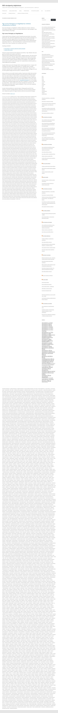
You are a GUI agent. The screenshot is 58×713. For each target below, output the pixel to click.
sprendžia (48, 466)
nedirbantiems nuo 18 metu (45, 501)
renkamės (36, 450)
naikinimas (4, 465)
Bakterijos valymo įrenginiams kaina (33, 422)
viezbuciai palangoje (17, 196)
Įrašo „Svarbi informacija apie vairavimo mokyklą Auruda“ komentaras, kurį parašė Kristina (48, 134)
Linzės (13, 534)
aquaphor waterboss (48, 352)
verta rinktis (15, 567)
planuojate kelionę (5, 566)
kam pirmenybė (42, 562)
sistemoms (29, 467)
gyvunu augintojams (35, 437)
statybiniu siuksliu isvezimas (39, 547)
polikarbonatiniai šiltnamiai (35, 443)
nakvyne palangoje (14, 121)
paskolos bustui (13, 514)
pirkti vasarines (16, 493)
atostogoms (28, 454)
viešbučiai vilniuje (28, 182)
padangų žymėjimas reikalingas (16, 417)
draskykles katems (32, 506)
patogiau (48, 564)
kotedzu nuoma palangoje (6, 118)
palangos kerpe (15, 137)
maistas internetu (41, 444)
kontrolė (14, 456)
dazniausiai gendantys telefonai (16, 414)
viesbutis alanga (28, 187)
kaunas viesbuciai (33, 114)
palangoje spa (28, 134)
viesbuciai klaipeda (12, 175)
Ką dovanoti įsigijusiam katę (46, 290)
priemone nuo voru (5, 410)
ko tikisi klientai (10, 553)
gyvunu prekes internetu (50, 439)
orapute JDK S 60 (46, 541)
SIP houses (47, 424)
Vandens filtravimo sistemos (23, 13)
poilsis (33, 153)
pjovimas (37, 478)
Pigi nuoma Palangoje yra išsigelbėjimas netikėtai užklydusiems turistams (16, 24)
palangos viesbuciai (31, 141)
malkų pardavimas (50, 552)
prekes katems (24, 441)
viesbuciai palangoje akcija (8, 178)
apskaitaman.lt (18, 549)
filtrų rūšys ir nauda (34, 389)
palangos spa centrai (24, 140)
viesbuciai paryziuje (11, 179)
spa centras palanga (28, 166)
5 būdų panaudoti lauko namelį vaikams (48, 166)
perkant (17, 485)
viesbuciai (28, 172)
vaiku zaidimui (8, 428)
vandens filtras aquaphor (46, 376)
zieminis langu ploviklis (48, 508)
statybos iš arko (49, 553)
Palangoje (35, 133)
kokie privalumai (12, 574)
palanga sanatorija (11, 131)
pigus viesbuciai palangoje (31, 149)
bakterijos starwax (34, 559)
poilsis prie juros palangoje (28, 157)
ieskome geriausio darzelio (16, 429)
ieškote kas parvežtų (12, 562)
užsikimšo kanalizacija (8, 583)
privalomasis (44, 456)
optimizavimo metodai (47, 499)
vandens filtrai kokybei (18, 394)
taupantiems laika (31, 491)
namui (35, 451)
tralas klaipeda (37, 536)
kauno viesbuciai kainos (18, 115)
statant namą (49, 583)
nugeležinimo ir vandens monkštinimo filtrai (37, 399)
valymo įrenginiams (49, 540)
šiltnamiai (37, 527)
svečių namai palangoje (25, 170)
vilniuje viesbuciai (19, 197)
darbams (23, 474)
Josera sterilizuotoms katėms (46, 284)
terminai (51, 458)
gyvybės (41, 455)
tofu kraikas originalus (41, 432)
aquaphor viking (47, 350)
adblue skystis (32, 428)
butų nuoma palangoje (10, 106)
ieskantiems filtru (16, 445)
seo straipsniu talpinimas (36, 400)
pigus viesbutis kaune (22, 151)
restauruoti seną (48, 482)
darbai (52, 478)
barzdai (47, 473)
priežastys (41, 451)
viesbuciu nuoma (23, 185)
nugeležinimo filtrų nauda (51, 398)
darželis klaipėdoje (12, 545)
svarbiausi (24, 447)
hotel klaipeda (13, 111)
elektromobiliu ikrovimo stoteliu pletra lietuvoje (45, 415)
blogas (3, 445)
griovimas (49, 538)
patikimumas (41, 541)
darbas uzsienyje (15, 590)
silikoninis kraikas (40, 436)
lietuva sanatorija (32, 118)
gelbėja (40, 473)
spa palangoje (20, 167)
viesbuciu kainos (25, 183)
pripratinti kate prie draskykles (47, 506)
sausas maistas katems (26, 436)
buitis (16, 425)
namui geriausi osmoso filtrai (6, 398)
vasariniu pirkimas (38, 491)
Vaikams (43, 92)
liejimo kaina (28, 474)
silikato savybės (11, 486)
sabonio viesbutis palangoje (31, 160)
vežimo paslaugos (5, 474)
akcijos (36, 454)
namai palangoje (15, 122)
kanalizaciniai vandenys (45, 549)
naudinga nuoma (19, 473)
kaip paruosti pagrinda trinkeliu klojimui (17, 555)
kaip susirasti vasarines (49, 496)
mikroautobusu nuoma (41, 454)
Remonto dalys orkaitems (41, 424)
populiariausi (51, 451)
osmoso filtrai (46, 363)
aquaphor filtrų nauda (27, 403)
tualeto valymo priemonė (27, 570)
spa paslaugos (25, 167)
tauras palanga (25, 171)
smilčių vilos (27, 164)
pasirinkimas (9, 460)
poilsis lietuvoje (15, 155)
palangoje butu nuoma (6, 134)
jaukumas (28, 463)
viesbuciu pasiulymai (11, 186)
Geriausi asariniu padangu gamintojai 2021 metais (11, 512)
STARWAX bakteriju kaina (41, 537)
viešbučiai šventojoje (22, 181)
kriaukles (51, 424)
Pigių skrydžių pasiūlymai (46, 54)
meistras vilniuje (46, 433)
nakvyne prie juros (20, 121)
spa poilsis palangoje (9, 168)
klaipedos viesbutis (33, 116)
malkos (3, 553)
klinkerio (15, 462)
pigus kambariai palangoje (15, 148)
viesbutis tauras (22, 194)
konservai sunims (14, 436)
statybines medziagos (20, 557)
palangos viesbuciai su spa (24, 142)
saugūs (49, 452)
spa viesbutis (29, 168)
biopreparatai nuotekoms (13, 537)
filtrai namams (12, 394)
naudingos (19, 465)
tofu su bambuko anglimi (23, 432)
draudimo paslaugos (49, 589)
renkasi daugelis (21, 482)
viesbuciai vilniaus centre (10, 182)
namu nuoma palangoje (12, 123)
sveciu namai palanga (17, 170)
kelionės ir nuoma (30, 473)
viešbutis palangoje (13, 193)
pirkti (20, 459)
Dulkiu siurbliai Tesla (38, 421)
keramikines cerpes (30, 556)
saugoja (51, 469)
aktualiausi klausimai (10, 564)
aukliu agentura (14, 547)
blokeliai (26, 484)
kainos (38, 451)
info (10, 437)
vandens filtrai (47, 367)
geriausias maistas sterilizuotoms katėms (27, 414)
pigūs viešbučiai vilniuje (14, 151)
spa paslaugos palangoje (32, 167)
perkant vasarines (30, 496)
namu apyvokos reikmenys (10, 425)
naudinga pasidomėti (5, 586)
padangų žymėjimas (13, 388)
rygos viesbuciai (23, 160)
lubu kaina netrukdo (40, 429)
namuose (51, 484)
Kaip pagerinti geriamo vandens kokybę (48, 247)
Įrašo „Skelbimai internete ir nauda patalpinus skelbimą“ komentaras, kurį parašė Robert (48, 139)
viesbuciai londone (8, 177)
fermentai (41, 465)
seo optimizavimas (45, 364)
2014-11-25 (12, 93)
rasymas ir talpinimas (39, 489)
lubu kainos (27, 430)
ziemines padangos (23, 510)
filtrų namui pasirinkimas (40, 392)
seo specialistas (34, 497)
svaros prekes (32, 589)
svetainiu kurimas (5, 500)
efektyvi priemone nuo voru (25, 418)
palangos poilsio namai (16, 138)
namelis (33, 534)
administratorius (4, 579)
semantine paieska (5, 499)
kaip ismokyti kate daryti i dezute (48, 441)
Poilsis (43, 85)
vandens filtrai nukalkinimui (47, 389)
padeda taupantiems (5, 456)
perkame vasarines (12, 497)
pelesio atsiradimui (49, 500)
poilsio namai (13, 152)
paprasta (47, 470)
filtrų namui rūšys (28, 396)
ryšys (20, 454)
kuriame (41, 486)
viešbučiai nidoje (14, 177)
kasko (12, 455)
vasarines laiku (19, 491)
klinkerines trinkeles (5, 537)
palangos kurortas (22, 137)
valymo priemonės (49, 570)
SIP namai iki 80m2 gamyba (22, 421)
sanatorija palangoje (21, 162)
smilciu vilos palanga (33, 164)
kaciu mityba (24, 433)
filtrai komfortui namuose (49, 392)
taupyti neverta (12, 586)
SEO (42, 10)
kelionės (9, 455)
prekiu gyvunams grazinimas (50, 432)
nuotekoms (21, 450)
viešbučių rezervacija (26, 186)
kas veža (51, 560)
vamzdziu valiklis (11, 570)
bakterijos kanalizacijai (32, 425)
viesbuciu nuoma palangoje (30, 185)
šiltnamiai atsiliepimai (5, 444)
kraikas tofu (52, 436)
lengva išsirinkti (30, 579)
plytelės (25, 485)
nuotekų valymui (4, 447)
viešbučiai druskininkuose (11, 174)
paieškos (46, 474)
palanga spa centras (29, 131)
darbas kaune (53, 586)
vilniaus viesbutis (12, 197)
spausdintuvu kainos (14, 541)
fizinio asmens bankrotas (48, 574)
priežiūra (51, 459)
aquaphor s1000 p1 (46, 345)
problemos (13, 477)
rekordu (44, 477)
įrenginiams (15, 465)
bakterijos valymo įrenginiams (42, 559)
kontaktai (25, 439)
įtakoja (49, 462)
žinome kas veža (23, 563)
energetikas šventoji (5, 110)
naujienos (32, 439)
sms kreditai (20, 433)
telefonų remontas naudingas (49, 413)
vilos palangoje (12, 198)
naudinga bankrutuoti (37, 578)
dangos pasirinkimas (44, 567)
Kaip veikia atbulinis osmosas (47, 32)
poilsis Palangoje (14, 156)
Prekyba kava (4, 10)
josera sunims (36, 435)
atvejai (5, 459)
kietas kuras (50, 557)
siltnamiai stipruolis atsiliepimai (14, 426)
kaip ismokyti (37, 522)
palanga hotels (29, 129)
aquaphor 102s (11, 409)
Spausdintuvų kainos (35, 10)
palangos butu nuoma (23, 136)
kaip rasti (6, 473)
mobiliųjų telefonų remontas (46, 414)
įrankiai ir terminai (25, 564)
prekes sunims (29, 441)
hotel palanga (19, 111)
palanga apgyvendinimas (6, 129)
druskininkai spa (17, 107)
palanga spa (24, 131)
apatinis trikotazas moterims (18, 544)
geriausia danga (38, 574)
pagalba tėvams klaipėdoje (42, 544)
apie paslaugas (52, 471)
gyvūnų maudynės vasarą (31, 529)
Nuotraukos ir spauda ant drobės (47, 101)
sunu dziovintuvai (8, 436)
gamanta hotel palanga (13, 110)
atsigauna (18, 480)
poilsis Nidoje (20, 155)
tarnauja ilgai (11, 572)
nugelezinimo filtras (48, 359)
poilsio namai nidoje (29, 152)
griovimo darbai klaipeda (44, 536)
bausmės (11, 456)
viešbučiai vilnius (19, 183)
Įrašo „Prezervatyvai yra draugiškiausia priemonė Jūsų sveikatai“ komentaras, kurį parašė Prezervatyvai (48, 129)
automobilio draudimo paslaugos (40, 589)
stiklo (34, 478)
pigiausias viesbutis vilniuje (27, 147)
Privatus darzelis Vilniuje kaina (11, 422)
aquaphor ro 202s (17, 409)
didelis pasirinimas (43, 585)
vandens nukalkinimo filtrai (49, 399)
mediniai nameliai (28, 534)
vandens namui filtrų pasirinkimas (36, 395)
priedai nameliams (8, 533)
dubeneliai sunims (51, 515)
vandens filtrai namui (48, 371)
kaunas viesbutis (5, 115)
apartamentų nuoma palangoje (27, 100)
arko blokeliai (12, 571)
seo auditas (26, 500)
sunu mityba (16, 440)
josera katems (31, 435)
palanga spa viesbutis (9, 133)
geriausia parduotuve (29, 521)
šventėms (14, 473)
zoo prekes (9, 534)
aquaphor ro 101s (47, 328)
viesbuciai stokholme (15, 181)
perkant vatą (22, 485)
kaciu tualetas (20, 436)
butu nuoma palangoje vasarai (19, 106)
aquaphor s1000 (47, 343)
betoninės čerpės (25, 574)
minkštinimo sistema (27, 389)
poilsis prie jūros (21, 157)
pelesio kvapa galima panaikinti (48, 409)
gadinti (26, 466)
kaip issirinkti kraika (14, 529)
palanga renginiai (5, 131)
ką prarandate (53, 563)
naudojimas (11, 465)
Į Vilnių (20, 10)
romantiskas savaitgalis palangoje (14, 160)
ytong (55, 556)
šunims (40, 437)
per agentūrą (34, 480)
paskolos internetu (42, 435)
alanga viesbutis (10, 97)
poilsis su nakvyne (7, 159)
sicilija (10, 503)
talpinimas (32, 454)
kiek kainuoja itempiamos (14, 430)
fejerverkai (52, 525)
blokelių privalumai (6, 574)
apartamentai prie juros (17, 100)
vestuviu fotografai (21, 541)
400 (5, 480)
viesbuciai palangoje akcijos (17, 178)
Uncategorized (44, 91)
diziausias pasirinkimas (23, 493)
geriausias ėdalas (47, 444)
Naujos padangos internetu (48, 275)
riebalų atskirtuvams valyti (44, 586)
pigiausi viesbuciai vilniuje (18, 147)
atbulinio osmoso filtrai (17, 391)
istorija (8, 480)
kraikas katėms (53, 529)
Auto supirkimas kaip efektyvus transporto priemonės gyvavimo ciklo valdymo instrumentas (48, 148)
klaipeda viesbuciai (10, 116)
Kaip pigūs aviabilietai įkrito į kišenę (48, 69)
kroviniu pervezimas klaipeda (29, 536)
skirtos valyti (38, 469)
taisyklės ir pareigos (5, 562)
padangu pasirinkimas (16, 511)
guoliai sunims (48, 435)
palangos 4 (9, 136)
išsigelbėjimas (7, 577)
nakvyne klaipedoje (23, 119)
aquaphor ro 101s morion (47, 330)
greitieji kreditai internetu (10, 506)
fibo (5, 557)
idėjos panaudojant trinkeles (33, 553)
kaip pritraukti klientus (37, 500)
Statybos (43, 89)
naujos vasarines (44, 491)
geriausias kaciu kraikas (6, 414)
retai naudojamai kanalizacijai (14, 552)
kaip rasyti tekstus (27, 499)
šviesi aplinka (40, 459)
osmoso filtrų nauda (10, 391)
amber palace (15, 97)
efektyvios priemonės (13, 448)
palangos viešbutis (33, 142)
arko (7, 557)
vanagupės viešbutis (15, 172)
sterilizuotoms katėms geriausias (7, 415)
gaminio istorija (51, 567)
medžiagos (45, 460)
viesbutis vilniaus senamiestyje (30, 194)
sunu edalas (17, 435)
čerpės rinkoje (10, 585)
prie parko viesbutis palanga (28, 159)
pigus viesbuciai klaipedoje (22, 149)
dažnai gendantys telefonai (24, 415)
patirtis (16, 574)
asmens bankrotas (13, 577)
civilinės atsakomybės (17, 455)
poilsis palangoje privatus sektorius (23, 156)
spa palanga (8, 167)
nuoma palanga (27, 126)
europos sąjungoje (20, 577)
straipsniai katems (12, 432)
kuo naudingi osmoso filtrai (21, 392)
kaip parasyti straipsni (41, 497)
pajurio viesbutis (26, 127)
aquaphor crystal (47, 323)
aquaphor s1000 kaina (47, 344)
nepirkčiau (14, 463)
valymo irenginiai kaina (21, 547)
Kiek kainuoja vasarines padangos (50, 511)
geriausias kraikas (21, 530)
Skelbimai (43, 88)
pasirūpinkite (17, 460)
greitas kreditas (45, 504)
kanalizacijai (38, 445)
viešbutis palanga (32, 192)
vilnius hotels (28, 197)
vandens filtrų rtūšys (46, 395)
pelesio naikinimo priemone (37, 538)
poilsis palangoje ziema (14, 157)
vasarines (14, 491)
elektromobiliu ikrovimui (6, 514)
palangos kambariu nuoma (8, 137)
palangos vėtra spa (24, 141)
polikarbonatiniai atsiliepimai (50, 443)
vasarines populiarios (18, 492)
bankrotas (13, 575)
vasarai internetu (36, 496)
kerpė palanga (24, 115)
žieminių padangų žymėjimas (29, 388)
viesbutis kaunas (30, 189)
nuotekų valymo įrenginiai (40, 467)
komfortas (13, 460)
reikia (41, 466)
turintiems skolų (25, 575)
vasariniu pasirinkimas (44, 492)
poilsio (9, 152)
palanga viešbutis (30, 133)
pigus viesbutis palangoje (30, 151)
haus (3, 557)
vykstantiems (48, 456)
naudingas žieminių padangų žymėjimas (40, 417)
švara (28, 450)
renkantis (18, 463)
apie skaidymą (32, 582)
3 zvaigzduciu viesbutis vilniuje (25, 96)
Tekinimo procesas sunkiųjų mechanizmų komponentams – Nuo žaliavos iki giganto (49, 105)
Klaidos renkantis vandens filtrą (47, 156)
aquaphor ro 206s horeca (48, 335)
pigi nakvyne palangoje (20, 145)
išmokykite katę (29, 433)
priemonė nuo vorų (20, 410)
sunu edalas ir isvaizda (10, 440)
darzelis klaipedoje (35, 544)
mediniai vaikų (28, 533)
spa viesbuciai (24, 168)
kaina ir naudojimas (38, 582)
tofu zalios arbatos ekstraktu (32, 432)
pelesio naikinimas (13, 538)
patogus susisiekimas (28, 566)
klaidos (17, 454)
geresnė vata (47, 484)
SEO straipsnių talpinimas (11, 5)
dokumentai (4, 549)
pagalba (43, 575)
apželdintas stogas (51, 485)
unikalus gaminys (36, 579)
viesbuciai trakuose (30, 181)
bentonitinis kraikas (46, 436)
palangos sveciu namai (6, 141)
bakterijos (19, 448)
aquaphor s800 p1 (46, 341)
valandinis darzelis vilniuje (24, 435)
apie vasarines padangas (19, 497)
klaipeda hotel (4, 116)
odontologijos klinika (51, 514)
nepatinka (34, 447)
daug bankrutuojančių (16, 578)
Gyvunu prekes (45, 279)
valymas (25, 467)
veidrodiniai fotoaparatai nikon (39, 503)
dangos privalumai (32, 574)
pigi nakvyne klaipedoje (12, 145)
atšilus (46, 452)
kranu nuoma (45, 557)
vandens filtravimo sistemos (30, 392)
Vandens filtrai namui (8, 50)
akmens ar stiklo (36, 484)
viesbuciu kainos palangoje (6, 185)
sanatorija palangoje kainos (29, 162)
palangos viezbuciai (15, 144)
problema (28, 447)
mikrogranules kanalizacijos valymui (20, 551)
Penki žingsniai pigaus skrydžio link (47, 55)
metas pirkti (45, 458)
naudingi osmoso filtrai (12, 392)
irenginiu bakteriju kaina (33, 537)
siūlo (18, 447)
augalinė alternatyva (15, 439)
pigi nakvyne (30, 144)
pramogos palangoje (13, 159)
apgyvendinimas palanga (30, 101)
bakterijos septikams (23, 552)
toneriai (27, 540)
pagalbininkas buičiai (13, 568)
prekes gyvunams (23, 437)
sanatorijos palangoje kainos (20, 163)
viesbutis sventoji (9, 194)
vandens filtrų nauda (20, 398)
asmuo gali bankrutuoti (32, 575)
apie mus (29, 439)
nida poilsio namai (14, 125)
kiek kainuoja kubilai (16, 415)
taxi (26, 589)
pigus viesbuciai (6, 149)
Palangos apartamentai (15, 136)
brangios (43, 470)
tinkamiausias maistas (34, 444)
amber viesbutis (8, 99)
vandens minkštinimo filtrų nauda (17, 399)
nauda (25, 450)
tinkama (21, 460)
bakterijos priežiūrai (30, 552)
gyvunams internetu (22, 521)
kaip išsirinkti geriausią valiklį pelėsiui (12, 413)
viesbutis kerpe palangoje (14, 190)
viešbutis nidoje (26, 192)
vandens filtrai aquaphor (46, 369)
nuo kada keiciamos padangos (44, 510)
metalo (22, 478)
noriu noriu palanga (9, 126)
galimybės (39, 452)
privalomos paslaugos (28, 456)
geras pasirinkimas (25, 583)
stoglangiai (40, 458)
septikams (3, 541)
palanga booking (14, 129)
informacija (23, 451)
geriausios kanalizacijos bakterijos (23, 428)
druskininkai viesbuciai (24, 107)
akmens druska (30, 503)
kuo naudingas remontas (52, 417)
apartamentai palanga (23, 99)
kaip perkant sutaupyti (22, 440)
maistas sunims (51, 527)
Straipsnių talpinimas (46, 255)
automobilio (23, 455)
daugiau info (14, 452)
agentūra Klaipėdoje (27, 480)
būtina (53, 474)
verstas (51, 460)
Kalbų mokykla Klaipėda (46, 62)
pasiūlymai (22, 452)
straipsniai (6, 445)
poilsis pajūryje (32, 155)
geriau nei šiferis (24, 579)
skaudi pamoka (49, 578)
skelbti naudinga (39, 575)
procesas (41, 563)
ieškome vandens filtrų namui (7, 395)
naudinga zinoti (25, 492)
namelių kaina (33, 533)
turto (46, 454)
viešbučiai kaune (31, 174)
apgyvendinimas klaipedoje (12, 101)
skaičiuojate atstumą (36, 566)
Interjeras (43, 81)
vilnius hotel (24, 197)
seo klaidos (21, 499)
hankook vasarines (31, 492)
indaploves (4, 560)
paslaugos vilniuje (41, 548)
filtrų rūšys (36, 388)
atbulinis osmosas (47, 353)
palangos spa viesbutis (32, 140)
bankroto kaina (52, 577)
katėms (43, 437)
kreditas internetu (17, 506)
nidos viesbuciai (31, 125)
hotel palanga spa (24, 111)
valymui (23, 466)
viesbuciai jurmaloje (19, 174)
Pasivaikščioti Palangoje (24, 80)
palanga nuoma (20, 130)
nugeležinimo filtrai (48, 360)
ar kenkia (50, 450)
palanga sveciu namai (16, 133)
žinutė (11, 454)
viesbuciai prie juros (18, 179)
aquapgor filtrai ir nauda (41, 403)
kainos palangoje (26, 112)
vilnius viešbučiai (34, 197)
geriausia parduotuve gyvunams (42, 440)
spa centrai (4, 166)
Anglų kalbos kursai (13, 10)
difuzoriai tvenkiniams (46, 421)
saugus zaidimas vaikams (41, 425)
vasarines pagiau (15, 495)
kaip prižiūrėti (12, 559)
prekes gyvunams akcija (15, 443)
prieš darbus (36, 463)
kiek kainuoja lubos (22, 430)
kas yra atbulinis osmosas (39, 391)
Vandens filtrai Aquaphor (46, 42)
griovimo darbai (18, 556)
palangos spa (18, 140)
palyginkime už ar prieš (6, 568)
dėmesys (28, 586)
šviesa (48, 458)
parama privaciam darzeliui (46, 428)
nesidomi (43, 452)
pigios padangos (12, 471)
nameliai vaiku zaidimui (47, 534)
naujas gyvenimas (52, 575)
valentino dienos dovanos (9, 544)
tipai (17, 451)
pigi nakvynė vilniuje (27, 145)
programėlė (15, 589)
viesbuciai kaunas (26, 174)
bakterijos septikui (19, 548)
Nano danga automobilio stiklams (47, 231)
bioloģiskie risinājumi (14, 428)
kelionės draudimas (51, 454)
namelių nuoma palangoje (29, 122)
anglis (6, 553)
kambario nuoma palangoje (7, 114)
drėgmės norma (21, 484)
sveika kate (17, 432)
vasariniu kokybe (5, 492)
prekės (35, 481)
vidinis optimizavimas (11, 504)
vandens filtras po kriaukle (47, 377)
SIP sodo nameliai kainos (21, 424)
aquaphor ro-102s (7, 407)
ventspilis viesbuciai (23, 172)
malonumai (53, 482)
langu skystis (8, 560)
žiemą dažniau (18, 582)
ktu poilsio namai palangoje (16, 118)
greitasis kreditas (39, 504)
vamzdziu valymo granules (10, 551)
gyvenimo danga (15, 585)
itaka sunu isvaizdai (5, 521)
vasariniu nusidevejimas (9, 496)
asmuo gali (25, 577)
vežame (42, 560)
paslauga (14, 454)
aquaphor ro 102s (47, 332)
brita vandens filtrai (27, 527)
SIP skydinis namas (13, 424)
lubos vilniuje (39, 430)
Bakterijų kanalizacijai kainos (44, 422)
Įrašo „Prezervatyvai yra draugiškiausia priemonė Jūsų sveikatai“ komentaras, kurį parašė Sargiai (48, 125)
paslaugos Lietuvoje (52, 548)
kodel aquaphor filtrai (24, 406)
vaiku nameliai (8, 536)
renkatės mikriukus (43, 566)
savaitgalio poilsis (28, 163)
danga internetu (13, 485)
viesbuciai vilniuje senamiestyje (11, 183)
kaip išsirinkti (20, 462)
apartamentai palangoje (31, 99)
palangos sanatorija (30, 138)
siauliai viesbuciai (16, 164)
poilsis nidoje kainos (26, 155)
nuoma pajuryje (22, 126)
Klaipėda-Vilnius (35, 473)
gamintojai (30, 460)
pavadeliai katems (11, 441)
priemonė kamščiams (21, 568)
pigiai (33, 477)
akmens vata (15, 557)
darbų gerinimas (9, 478)
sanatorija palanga (14, 162)
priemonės (48, 447)
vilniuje (19, 589)
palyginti (44, 451)
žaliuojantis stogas (27, 486)
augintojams (53, 444)
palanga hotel (24, 129)
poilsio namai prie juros (19, 153)
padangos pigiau (29, 510)
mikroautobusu (10, 447)
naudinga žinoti (48, 572)
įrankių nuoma (40, 557)
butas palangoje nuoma (19, 104)
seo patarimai (53, 499)
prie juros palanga (21, 159)
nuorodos (36, 439)
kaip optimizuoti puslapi (49, 497)
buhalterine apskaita (38, 428)
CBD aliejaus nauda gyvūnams (47, 288)
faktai (42, 574)
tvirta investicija (34, 572)
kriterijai (44, 564)
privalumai (6, 463)
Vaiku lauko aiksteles (46, 163)
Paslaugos (4, 13)
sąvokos (7, 458)
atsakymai (41, 485)
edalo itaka (4, 440)
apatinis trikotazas (38, 542)
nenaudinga (34, 474)
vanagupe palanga (9, 172)
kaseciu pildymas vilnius (32, 540)
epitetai (35, 564)
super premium (7, 435)
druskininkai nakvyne (10, 107)
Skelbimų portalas (11, 13)
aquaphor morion (47, 327)
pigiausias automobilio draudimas (16, 560)
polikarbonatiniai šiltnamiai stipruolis (25, 426)
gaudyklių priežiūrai (5, 572)
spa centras (23, 166)
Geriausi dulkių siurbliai (31, 421)
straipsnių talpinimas (19, 471)
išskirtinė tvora (17, 571)
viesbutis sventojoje (16, 194)
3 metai (3, 577)
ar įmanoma (30, 482)
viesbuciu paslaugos (19, 186)
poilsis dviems (10, 155)
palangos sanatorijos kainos (11, 140)
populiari (37, 462)
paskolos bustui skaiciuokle (12, 433)
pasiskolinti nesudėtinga (19, 504)
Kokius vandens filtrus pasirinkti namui (48, 40)
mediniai (36, 459)
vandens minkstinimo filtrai (48, 380)
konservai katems (33, 436)
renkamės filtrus (27, 444)
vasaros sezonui (23, 496)
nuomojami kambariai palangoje (17, 127)
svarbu (23, 454)
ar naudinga (34, 482)
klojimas (23, 462)
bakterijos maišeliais (5, 552)
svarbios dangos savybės (51, 486)
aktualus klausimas (38, 581)
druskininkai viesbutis (32, 107)
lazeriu (3, 480)
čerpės (41, 579)
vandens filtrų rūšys (34, 396)
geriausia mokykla (8, 481)
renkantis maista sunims (48, 503)
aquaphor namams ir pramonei (7, 403)
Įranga (43, 83)
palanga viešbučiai (24, 133)
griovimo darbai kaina (24, 542)
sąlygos (21, 447)
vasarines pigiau (50, 491)
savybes (40, 477)
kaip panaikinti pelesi (29, 538)
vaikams (18, 425)
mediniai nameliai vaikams (29, 547)
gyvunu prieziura (29, 437)
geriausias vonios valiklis (33, 415)
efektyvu (52, 466)
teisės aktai (35, 455)
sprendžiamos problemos (31, 593)
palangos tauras (13, 141)
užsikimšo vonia (14, 581)
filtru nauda (25, 445)
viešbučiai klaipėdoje (19, 175)
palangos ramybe (24, 138)
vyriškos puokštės (43, 445)
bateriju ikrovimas (35, 541)
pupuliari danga (17, 586)
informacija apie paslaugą (6, 555)
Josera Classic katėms (45, 282)
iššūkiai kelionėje (37, 560)
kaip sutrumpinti (31, 560)
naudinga (44, 459)
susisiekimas (4, 589)
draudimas (4, 469)
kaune (50, 586)
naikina (43, 447)
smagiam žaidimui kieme (30, 413)
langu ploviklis (10, 510)
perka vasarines (37, 492)
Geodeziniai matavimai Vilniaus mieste (48, 63)
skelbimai (42, 474)
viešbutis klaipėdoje (28, 190)
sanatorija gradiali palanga (6, 162)
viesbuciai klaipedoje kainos (27, 175)
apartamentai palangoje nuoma (7, 100)
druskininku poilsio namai (6, 108)
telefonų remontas (27, 410)
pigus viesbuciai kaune (13, 149)
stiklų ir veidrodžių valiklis (35, 570)
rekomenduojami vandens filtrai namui (11, 396)
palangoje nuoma (22, 134)
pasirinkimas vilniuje (8, 429)
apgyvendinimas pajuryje (21, 101)
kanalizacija (39, 447)
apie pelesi (43, 500)
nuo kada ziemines (5, 426)
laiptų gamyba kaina (8, 590)
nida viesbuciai (20, 125)
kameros (17, 456)
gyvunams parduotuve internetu (32, 440)
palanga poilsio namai (27, 130)
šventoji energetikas (5, 171)
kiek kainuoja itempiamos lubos (49, 429)
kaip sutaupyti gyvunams (15, 437)
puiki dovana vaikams (21, 413)
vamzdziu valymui (42, 551)
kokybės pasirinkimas (50, 566)
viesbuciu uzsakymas (18, 187)
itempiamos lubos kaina (6, 430)
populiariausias (12, 458)
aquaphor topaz (47, 346)
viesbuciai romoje (25, 179)
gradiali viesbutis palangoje (27, 110)
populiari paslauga (25, 560)
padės (22, 470)
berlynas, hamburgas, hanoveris (21, 562)
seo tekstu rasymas (21, 500)
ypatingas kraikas (42, 522)
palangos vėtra (18, 141)
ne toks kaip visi (5, 570)
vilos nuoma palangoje (6, 198)
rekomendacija (46, 469)
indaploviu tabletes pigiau (34, 568)
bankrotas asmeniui (31, 577)
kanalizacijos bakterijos (10, 450)
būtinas (25, 452)
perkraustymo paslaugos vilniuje (38, 433)
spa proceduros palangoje (17, 168)
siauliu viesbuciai (22, 164)
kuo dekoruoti (8, 477)
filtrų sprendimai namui (49, 394)
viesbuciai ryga (30, 179)
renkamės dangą (23, 586)
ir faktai (46, 582)
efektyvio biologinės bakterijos (11, 527)
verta (12, 459)
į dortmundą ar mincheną (10, 563)
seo (42, 364)
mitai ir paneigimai (47, 563)
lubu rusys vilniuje (33, 430)
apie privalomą (35, 456)
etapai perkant (50, 582)
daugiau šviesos (42, 462)
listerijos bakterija (42, 426)
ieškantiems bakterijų (12, 548)
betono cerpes (36, 556)
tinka (8, 454)
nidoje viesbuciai (26, 125)
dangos (48, 460)
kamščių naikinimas (31, 581)
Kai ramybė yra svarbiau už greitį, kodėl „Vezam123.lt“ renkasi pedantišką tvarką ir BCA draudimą (48, 110)
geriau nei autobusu (36, 562)
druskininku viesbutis (32, 108)
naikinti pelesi (45, 538)
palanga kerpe (9, 130)
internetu (39, 456)
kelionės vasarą (29, 562)
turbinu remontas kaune (49, 430)
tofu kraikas (49, 516)
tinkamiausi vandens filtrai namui (28, 394)
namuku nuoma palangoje (21, 123)
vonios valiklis (20, 570)
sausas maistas (34, 441)
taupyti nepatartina (31, 585)
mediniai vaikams (50, 533)
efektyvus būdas (30, 564)
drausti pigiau (30, 452)
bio (29, 450)
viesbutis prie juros (29, 193)
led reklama (12, 444)
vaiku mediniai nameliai (39, 534)
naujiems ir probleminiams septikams (27, 549)
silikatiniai (7, 486)
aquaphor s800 (46, 339)
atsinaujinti (43, 482)
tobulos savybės (48, 585)
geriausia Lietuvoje (15, 481)
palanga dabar (19, 129)
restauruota (39, 482)
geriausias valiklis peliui (16, 418)
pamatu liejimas (49, 555)
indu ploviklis (9, 542)
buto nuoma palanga (27, 104)
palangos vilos (25, 144)
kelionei (3, 454)
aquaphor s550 (46, 336)
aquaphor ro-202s (14, 407)
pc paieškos (51, 473)
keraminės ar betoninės (37, 583)
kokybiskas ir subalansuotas (45, 521)
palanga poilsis (33, 130)
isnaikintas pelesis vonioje (21, 538)
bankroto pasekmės (19, 575)
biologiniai (27, 451)
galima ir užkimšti (9, 581)
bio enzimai (24, 559)
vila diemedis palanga (24, 196)
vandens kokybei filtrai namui (26, 395)
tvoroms (27, 572)
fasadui (16, 486)
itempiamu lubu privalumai (32, 429)
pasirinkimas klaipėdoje (19, 545)
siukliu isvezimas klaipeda (15, 536)
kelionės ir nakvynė (40, 481)
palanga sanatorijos (18, 131)
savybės (26, 477)
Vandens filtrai (44, 93)
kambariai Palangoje (33, 112)
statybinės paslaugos (28, 557)
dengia (41, 460)
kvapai (32, 447)
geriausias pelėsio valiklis (30, 411)
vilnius (24, 589)
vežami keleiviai (46, 560)
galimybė (26, 458)
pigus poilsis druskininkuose (24, 148)
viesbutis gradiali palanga (17, 189)
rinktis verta (47, 579)
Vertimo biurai (26, 10)
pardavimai (4, 460)
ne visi (38, 466)
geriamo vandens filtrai (47, 356)
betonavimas (4, 478)
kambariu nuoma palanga (16, 114)
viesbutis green (24, 189)
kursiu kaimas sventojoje (25, 118)
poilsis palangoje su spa (6, 157)
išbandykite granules (47, 571)
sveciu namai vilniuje (32, 170)
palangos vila (21, 144)
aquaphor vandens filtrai (48, 348)
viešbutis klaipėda (22, 190)
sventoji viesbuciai (12, 171)
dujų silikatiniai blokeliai (17, 553)
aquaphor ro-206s (20, 407)
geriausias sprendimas (29, 567)
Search (43, 18)
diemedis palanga (27, 106)
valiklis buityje (48, 537)
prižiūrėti (51, 465)
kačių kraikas (48, 529)
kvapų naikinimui (36, 465)
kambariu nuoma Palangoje (25, 114)
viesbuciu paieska (5, 186)
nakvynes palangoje (9, 122)
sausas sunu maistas (5, 437)
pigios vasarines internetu (47, 495)
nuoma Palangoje (33, 126)
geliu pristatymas (31, 542)
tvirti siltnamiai (43, 443)
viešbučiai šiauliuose (8, 181)
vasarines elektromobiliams (7, 495)
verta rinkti (44, 473)
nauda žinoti (32, 586)
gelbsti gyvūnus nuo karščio (22, 529)
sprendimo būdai (24, 448)
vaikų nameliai (14, 533)
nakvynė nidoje (29, 119)
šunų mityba (38, 529)
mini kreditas (18, 514)
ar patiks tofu (9, 439)
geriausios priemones (37, 549)
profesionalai (22, 477)
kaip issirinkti (29, 443)
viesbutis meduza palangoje (18, 192)
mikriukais (23, 566)
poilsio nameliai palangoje (27, 153)
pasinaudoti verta (10, 578)
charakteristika (11, 462)
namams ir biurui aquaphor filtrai (15, 406)
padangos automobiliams (23, 488)
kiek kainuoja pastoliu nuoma (28, 555)
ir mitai (43, 582)
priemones (19, 469)
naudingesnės (17, 467)
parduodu (30, 477)
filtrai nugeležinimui (41, 388)
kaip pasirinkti (43, 581)
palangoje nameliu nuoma (14, 134)
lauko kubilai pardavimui (13, 410)
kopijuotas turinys (40, 499)
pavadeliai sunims (18, 441)
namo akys (30, 458)
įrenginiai (14, 451)
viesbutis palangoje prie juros (21, 193)
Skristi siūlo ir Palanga (45, 68)
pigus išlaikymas (42, 484)
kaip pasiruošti (17, 563)
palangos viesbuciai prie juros (15, 142)
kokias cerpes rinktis (37, 552)
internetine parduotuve (6, 388)
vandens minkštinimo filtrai (42, 398)
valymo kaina (30, 466)
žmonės (32, 470)
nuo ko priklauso (29, 563)
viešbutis (23, 187)
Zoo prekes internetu (46, 210)
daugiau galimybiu (12, 499)
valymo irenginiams (5, 548)
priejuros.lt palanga (5, 160)
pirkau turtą (38, 480)
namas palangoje (22, 122)
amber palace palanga (21, 97)
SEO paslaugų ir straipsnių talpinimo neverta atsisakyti (14, 48)
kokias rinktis (27, 568)
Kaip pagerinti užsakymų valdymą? (47, 113)
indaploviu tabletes (18, 559)
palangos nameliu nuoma (29, 137)
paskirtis (48, 465)
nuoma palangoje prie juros (6, 127)
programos (8, 549)
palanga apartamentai (32, 127)
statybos (39, 555)
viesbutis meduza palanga (9, 192)
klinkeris (8, 538)
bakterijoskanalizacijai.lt (27, 544)
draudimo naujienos (52, 470)
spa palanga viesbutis (13, 167)
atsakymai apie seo (33, 499)
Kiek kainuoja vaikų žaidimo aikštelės (11, 421)
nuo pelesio (9, 547)
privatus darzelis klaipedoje (48, 547)
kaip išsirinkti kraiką (37, 530)
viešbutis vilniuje (5, 196)
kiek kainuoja (13, 549)
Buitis (43, 77)
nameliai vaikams (39, 533)
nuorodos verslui (43, 480)
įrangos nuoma (43, 555)
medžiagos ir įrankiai (18, 474)
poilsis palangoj (8, 156)
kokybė (11, 451)
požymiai (18, 452)
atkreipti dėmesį (48, 562)
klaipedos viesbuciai (17, 116)
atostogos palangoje (23, 103)
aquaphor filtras (47, 325)
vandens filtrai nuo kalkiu (48, 373)
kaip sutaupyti (16, 521)
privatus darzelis (24, 429)
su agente (22, 480)
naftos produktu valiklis (15, 503)
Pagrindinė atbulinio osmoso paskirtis (48, 36)
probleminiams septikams (50, 551)
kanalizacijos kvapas (38, 526)
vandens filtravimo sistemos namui (39, 394)
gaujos (15, 480)
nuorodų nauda (49, 480)
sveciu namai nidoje (10, 170)
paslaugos (45, 481)
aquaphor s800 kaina (47, 340)
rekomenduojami (30, 485)
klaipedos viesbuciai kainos (25, 116)
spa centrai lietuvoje (9, 166)
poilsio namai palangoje (11, 153)
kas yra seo (32, 410)
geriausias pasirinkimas (37, 567)
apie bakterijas (32, 448)
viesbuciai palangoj (27, 177)
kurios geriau (44, 583)
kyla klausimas (24, 581)
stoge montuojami (21, 458)
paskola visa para (38, 501)
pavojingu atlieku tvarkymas (16, 542)
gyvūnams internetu (6, 530)
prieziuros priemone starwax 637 (23, 537)
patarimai (15, 447)
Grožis (43, 80)
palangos (5, 136)
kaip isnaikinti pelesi (23, 501)
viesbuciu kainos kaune (32, 183)
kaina (45, 447)
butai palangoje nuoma (11, 104)
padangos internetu (47, 489)
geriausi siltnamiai (23, 443)
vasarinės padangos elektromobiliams (28, 417)
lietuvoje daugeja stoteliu (6, 417)
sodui (22, 527)
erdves (47, 477)
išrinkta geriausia (21, 481)
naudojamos (44, 466)
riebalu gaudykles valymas (25, 582)
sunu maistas (13, 435)
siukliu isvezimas (51, 536)
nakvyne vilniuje (26, 121)
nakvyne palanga (7, 121)
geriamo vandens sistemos (11, 400)
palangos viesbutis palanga (6, 144)
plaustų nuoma (27, 481)
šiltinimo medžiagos (25, 553)
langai (33, 459)
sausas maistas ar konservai (13, 507)
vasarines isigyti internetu (38, 495)
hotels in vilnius (7, 112)
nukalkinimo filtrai (47, 362)
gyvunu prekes (47, 437)
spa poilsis (4, 168)
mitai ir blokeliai (36, 485)
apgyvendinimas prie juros (15, 103)
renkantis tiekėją (11, 566)
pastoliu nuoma (34, 557)
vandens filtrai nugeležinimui (6, 399)
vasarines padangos (16, 510)
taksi (7, 589)
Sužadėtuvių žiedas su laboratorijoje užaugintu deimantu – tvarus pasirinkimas (48, 311)
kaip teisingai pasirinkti (17, 564)
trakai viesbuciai (31, 171)
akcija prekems (48, 522)
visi (31, 474)
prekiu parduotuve (51, 440)
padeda (37, 448)
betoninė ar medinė (17, 572)
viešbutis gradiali (9, 189)
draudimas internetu (29, 455)
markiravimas (18, 478)
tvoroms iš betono (43, 570)
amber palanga (27, 97)
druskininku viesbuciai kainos (24, 108)
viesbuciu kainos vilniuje (16, 185)
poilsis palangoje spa (33, 156)
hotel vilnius (30, 111)
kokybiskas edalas (5, 441)
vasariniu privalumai (52, 493)
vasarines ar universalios (32, 489)
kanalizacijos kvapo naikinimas (10, 556)
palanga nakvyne (15, 130)
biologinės (23, 469)
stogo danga (41, 556)
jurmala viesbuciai (20, 112)
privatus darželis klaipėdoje (34, 545)
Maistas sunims (45, 177)
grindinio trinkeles (47, 556)
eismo (38, 477)
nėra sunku (24, 473)
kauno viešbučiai (11, 115)
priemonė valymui (37, 571)
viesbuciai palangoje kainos (27, 178)
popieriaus (31, 478)
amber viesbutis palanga (15, 99)
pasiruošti (18, 470)
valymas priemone (30, 571)
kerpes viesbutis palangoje (32, 115)
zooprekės (32, 530)
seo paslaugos (51, 364)
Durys (43, 78)
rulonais (41, 571)
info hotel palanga (14, 112)
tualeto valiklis (8, 541)
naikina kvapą (49, 581)
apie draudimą (9, 452)
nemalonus (46, 450)
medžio (42, 478)
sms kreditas (53, 501)
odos (40, 478)
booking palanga (30, 103)
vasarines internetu (9, 491)
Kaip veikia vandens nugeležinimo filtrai (48, 154)
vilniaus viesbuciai (31, 196)
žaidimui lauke (19, 533)
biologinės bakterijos (31, 526)
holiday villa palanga (7, 111)
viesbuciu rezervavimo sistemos (9, 187)
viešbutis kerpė (7, 190)
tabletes (15, 570)
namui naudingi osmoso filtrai (49, 391)
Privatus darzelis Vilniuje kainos (22, 422)
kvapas (40, 450)
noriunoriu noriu (16, 126)
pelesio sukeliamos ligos (30, 501)
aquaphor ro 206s (46, 333)
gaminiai (3, 462)
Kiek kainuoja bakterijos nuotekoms (30, 424)
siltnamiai (42, 430)
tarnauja (45, 465)
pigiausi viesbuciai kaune (10, 147)
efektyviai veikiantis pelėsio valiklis (35, 418)
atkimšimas (20, 581)
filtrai (44, 354)
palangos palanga (9, 138)
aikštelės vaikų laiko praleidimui (39, 413)
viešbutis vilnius (10, 196)
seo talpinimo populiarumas (14, 489)
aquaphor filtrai (47, 324)
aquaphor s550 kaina (47, 337)
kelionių (44, 455)
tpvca (50, 455)
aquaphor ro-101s (48, 406)
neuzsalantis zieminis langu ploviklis (38, 508)
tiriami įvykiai (22, 456)
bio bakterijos (17, 450)
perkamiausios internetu (14, 530)
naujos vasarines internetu (22, 495)
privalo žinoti (31, 583)
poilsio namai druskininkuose (20, 152)
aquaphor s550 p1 (46, 338)
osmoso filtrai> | (48, 388)
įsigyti (26, 462)
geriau (13, 474)
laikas (48, 451)
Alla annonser (47, 10)
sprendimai (45, 485)
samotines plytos (24, 556)
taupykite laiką (43, 578)
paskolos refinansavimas (25, 506)
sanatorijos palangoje (11, 163)
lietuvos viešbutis (17, 119)
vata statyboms (20, 486)
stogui (39, 460)
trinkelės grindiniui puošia (42, 553)
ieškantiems (4, 452)
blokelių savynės (32, 486)
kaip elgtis (47, 575)
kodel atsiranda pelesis (35, 426)
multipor (52, 556)
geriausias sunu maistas (6, 529)
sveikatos (6, 455)
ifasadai (50, 477)
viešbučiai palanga (21, 177)
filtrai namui (14, 398)
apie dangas (30, 462)
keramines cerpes (44, 552)
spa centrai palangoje (17, 166)
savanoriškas (39, 470)
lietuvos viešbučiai (11, 119)
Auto (42, 76)
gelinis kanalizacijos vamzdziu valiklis (33, 551)
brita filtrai (48, 530)
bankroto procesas (24, 578)
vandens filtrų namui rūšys (16, 395)
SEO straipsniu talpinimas (47, 117)
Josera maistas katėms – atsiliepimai (48, 286)
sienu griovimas (27, 541)
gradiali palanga (20, 110)
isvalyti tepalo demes (22, 507)
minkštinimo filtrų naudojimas (18, 389)
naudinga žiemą (35, 458)
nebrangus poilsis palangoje (30, 123)
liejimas (14, 478)
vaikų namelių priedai (21, 540)
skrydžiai (24, 471)
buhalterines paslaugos (34, 548)
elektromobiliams (5, 433)
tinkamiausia (37, 586)
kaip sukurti (23, 567)
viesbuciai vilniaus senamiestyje (20, 182)
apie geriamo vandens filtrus (30, 391)
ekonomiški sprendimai (6, 567)
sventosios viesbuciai (19, 171)
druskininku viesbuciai (15, 108)
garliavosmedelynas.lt (5, 571)
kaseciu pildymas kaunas (41, 540)
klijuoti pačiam (30, 484)
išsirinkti (48, 459)
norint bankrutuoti (30, 578)
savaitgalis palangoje (9, 164)
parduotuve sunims (39, 488)
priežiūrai (7, 448)
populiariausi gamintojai (28, 497)
